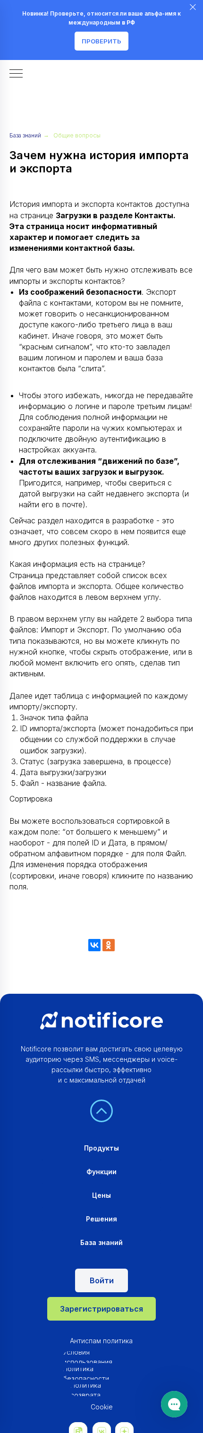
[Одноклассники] (108, 945)
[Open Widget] (174, 1404)
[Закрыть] (192, 7)
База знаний (25, 135)
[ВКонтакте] (94, 945)
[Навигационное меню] (16, 74)
